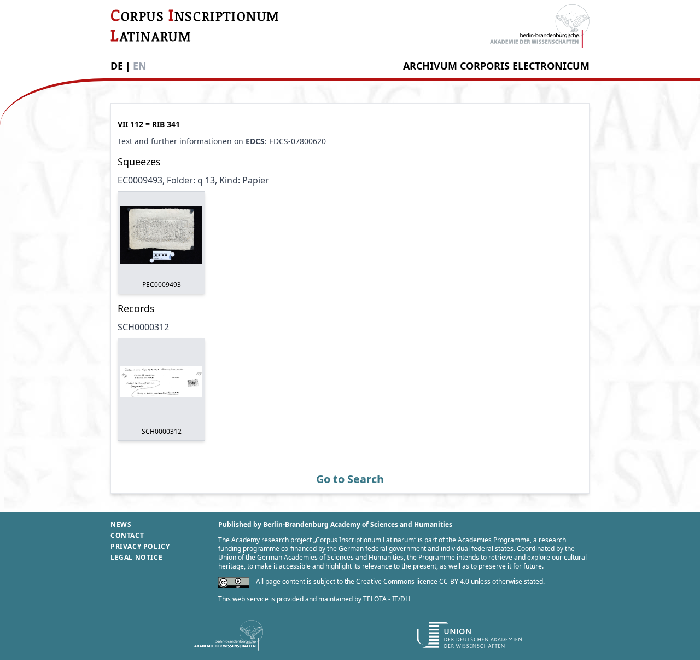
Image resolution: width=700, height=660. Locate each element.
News (120, 524)
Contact (127, 535)
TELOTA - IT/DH (386, 599)
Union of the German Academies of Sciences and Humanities (311, 557)
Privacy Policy (140, 546)
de (116, 65)
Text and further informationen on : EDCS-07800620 (222, 141)
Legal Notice (136, 557)
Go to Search (350, 479)
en (140, 65)
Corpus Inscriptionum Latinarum (365, 539)
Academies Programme (494, 539)
